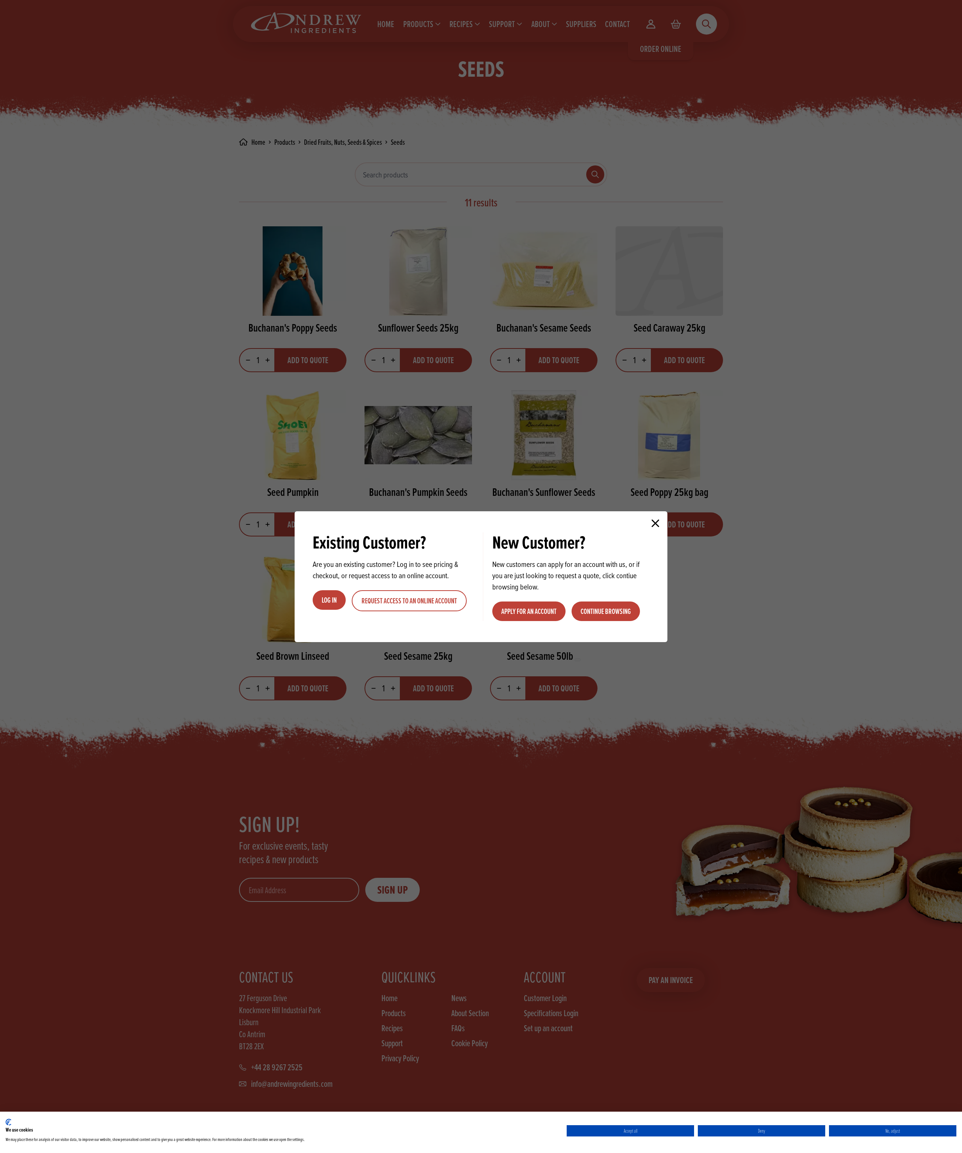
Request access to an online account (409, 600)
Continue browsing (606, 611)
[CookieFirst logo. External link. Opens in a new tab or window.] (8, 1122)
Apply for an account (529, 611)
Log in (329, 600)
